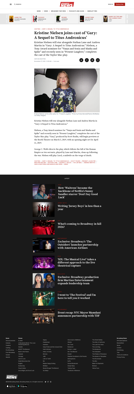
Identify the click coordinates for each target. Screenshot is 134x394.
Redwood (70, 347)
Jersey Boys (62, 203)
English (20, 363)
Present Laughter (89, 161)
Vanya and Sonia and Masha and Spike (48, 164)
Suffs (69, 361)
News (39, 11)
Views (46, 11)
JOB (44, 356)
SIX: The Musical (72, 351)
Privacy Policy (121, 357)
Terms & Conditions (122, 355)
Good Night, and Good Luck (26, 370)
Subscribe (120, 4)
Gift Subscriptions (122, 340)
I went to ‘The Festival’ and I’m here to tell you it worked (77, 296)
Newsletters (92, 11)
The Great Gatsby (97, 340)
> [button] (127, 19)
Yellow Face (95, 368)
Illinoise (45, 354)
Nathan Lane (52, 162)
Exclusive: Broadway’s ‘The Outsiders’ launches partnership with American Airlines (78, 245)
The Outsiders (96, 351)
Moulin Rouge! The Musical (51, 368)
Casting (37, 29)
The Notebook (96, 349)
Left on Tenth (47, 358)
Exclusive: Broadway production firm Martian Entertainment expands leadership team (78, 280)
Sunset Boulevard (73, 363)
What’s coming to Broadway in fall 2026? (79, 225)
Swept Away (71, 366)
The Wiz (94, 361)
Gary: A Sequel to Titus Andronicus (55, 29)
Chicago (20, 356)
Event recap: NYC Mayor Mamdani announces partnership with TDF (79, 314)
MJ (44, 361)
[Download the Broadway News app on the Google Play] (22, 386)
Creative (8, 345)
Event (60, 292)
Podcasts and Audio (76, 11)
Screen (8, 355)
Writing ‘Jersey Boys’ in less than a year (79, 207)
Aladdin (20, 347)
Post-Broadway (10, 352)
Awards (8, 357)
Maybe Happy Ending (49, 363)
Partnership (62, 238)
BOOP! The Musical (24, 349)
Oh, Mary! (45, 370)
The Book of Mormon (74, 370)
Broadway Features (58, 11)
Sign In (110, 4)
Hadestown (46, 342)
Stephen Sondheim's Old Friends (77, 356)
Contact (119, 347)
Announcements (10, 340)
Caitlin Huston (40, 59)
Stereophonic (71, 358)
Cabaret (20, 354)
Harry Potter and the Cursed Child (52, 347)
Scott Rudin (75, 161)
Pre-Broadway (10, 350)
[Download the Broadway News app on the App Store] (11, 386)
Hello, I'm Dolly (47, 351)
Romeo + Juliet (72, 349)
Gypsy (45, 340)
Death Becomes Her (24, 361)
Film (59, 185)
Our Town (70, 344)
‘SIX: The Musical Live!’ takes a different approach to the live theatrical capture (77, 262)
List (59, 220)
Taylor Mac (77, 162)
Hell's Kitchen (47, 349)
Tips (118, 352)
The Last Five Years (98, 344)
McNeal (45, 366)
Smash (70, 354)
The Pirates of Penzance (99, 354)
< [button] (6, 19)
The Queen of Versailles (99, 356)
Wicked (94, 366)
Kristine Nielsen (40, 162)
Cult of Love (21, 358)
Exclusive (61, 274)
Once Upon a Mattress (74, 340)
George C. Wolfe (65, 162)
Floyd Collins (22, 368)
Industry (8, 343)
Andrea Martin (89, 162)
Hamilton (45, 344)
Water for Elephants (97, 363)
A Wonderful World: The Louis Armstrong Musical (26, 343)
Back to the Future (23, 351)
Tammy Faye (71, 368)
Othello (70, 342)
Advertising (120, 350)
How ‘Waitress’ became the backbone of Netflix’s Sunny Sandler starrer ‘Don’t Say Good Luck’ (78, 192)
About (118, 345)
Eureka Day (21, 366)
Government (62, 309)
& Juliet (20, 340)
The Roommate (96, 358)
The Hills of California (98, 342)
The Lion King (96, 347)
